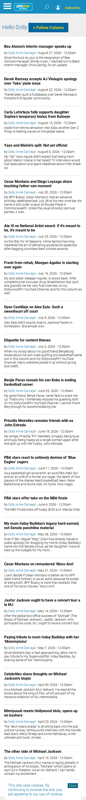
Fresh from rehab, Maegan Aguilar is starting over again (41, 265)
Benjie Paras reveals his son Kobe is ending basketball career (40, 382)
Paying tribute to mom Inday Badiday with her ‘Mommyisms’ (41, 639)
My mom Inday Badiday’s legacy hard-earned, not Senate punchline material (41, 525)
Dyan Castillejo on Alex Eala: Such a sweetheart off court (33, 309)
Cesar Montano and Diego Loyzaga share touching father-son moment (38, 183)
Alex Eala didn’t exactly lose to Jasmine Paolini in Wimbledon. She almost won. (38, 324)
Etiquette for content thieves (27, 340)
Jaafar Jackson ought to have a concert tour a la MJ (42, 602)
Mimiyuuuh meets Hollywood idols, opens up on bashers (41, 713)
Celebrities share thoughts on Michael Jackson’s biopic (35, 676)
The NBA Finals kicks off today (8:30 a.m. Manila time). (42, 509)
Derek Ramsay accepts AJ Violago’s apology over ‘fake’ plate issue (40, 81)
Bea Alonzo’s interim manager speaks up (37, 46)
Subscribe (72, 8)
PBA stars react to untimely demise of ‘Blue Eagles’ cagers (40, 459)
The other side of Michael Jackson (32, 751)
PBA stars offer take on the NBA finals (35, 498)
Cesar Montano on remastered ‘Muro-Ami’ (39, 564)
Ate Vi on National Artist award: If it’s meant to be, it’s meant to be (42, 228)
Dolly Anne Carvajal (22, 53)
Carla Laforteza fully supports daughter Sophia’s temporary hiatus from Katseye (37, 114)
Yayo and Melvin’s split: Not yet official (35, 145)
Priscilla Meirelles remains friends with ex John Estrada (38, 422)
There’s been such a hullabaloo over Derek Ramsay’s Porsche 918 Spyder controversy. (40, 96)
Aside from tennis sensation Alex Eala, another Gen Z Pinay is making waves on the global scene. (41, 129)
